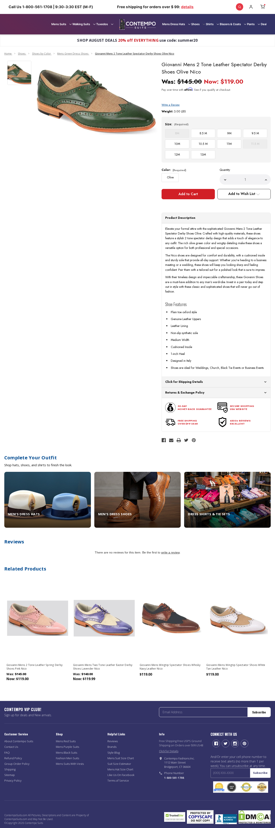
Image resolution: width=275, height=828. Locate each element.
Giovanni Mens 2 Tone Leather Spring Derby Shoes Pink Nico (34, 666)
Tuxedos (102, 24)
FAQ (7, 752)
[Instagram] (235, 743)
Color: (174, 170)
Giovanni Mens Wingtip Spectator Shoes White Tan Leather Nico (235, 666)
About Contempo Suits (18, 741)
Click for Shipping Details (184, 382)
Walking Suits (81, 24)
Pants (251, 24)
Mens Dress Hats (173, 24)
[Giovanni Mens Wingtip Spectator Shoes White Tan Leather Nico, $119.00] (237, 618)
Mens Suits (58, 24)
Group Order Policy (16, 764)
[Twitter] (186, 440)
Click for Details (168, 751)
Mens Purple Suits (67, 747)
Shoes (195, 24)
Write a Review (171, 105)
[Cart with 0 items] (262, 7)
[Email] (171, 440)
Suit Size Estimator (119, 764)
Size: (176, 124)
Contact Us (11, 747)
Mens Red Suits (66, 741)
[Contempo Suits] (137, 24)
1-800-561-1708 (174, 778)
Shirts (210, 24)
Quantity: (225, 170)
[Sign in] (251, 7)
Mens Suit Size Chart (120, 758)
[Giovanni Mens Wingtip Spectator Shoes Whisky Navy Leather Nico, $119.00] (170, 618)
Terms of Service (118, 780)
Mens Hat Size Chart (120, 769)
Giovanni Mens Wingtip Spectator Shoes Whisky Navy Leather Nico (170, 666)
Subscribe (259, 712)
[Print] (179, 440)
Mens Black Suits (66, 752)
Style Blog (113, 752)
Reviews (112, 741)
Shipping (9, 769)
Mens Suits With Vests (70, 764)
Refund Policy (13, 758)
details (187, 7)
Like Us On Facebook (120, 775)
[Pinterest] (194, 440)
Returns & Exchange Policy (184, 392)
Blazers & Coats (230, 24)
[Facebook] (164, 440)
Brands (111, 747)
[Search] (239, 7)
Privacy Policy (12, 780)
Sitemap (9, 775)
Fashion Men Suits (67, 758)
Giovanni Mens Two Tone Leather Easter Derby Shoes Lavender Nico (103, 666)
